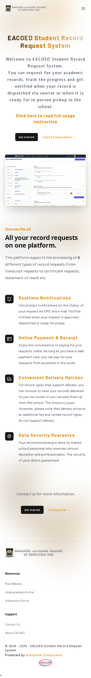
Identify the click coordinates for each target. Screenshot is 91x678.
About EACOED (15, 633)
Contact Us (59, 510)
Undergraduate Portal (19, 592)
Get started (26, 137)
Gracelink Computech (44, 655)
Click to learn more (59, 137)
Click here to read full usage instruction (45, 118)
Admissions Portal (17, 600)
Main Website (13, 583)
